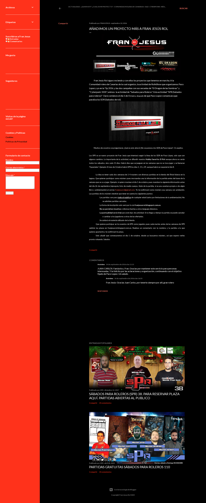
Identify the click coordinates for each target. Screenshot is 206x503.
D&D (147, 7)
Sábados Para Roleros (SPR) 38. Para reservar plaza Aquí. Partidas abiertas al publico (134, 396)
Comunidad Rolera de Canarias (129, 7)
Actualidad (74, 7)
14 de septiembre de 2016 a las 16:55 (128, 278)
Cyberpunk (155, 7)
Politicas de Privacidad (16, 141)
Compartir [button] (63, 23)
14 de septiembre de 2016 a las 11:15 (120, 264)
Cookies (9, 137)
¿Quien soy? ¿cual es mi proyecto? (97, 7)
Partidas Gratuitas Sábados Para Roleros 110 (129, 467)
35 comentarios (105, 403)
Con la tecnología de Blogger (125, 490)
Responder (103, 291)
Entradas (14, 39)
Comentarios (16, 41)
